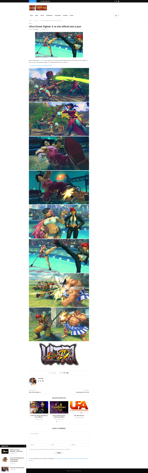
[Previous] (37, 1)
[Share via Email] (67, 373)
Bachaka (36, 29)
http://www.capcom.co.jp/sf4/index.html (41, 65)
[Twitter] (116, 1)
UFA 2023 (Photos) (79, 415)
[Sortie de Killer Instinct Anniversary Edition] (59, 407)
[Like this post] (61, 373)
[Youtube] (118, 1)
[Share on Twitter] (64, 373)
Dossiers (65, 15)
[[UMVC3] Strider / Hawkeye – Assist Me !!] (5, 451)
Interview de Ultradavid (17, 467)
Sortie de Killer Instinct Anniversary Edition (59, 416)
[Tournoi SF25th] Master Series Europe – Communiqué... (17, 459)
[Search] (118, 15)
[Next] (39, 1)
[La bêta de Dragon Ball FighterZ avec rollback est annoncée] (39, 407)
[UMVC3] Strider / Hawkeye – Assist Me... (16, 450)
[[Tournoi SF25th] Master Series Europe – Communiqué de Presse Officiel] (5, 459)
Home (30, 20)
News (31, 15)
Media (36, 15)
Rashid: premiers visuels (47, 1)
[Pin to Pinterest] (66, 373)
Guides (71, 15)
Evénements (49, 15)
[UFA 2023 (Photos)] (79, 407)
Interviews (58, 15)
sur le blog (42, 60)
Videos (42, 15)
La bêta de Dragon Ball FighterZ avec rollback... (39, 416)
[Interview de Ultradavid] (5, 469)
